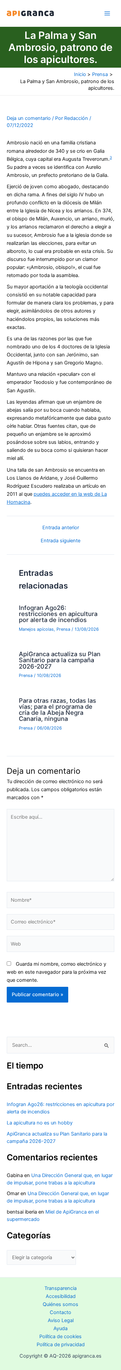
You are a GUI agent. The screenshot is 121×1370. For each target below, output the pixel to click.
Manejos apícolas (36, 629)
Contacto (60, 1312)
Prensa (63, 629)
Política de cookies (60, 1336)
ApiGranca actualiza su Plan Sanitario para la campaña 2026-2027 (59, 660)
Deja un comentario (29, 118)
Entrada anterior (60, 527)
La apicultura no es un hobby (40, 1123)
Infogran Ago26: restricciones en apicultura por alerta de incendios (58, 613)
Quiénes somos (60, 1304)
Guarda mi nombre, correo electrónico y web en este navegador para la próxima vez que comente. (56, 972)
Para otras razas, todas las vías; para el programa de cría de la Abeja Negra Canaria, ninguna (57, 710)
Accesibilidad (61, 1296)
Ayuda (60, 1328)
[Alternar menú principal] (107, 13)
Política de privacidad (61, 1345)
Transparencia (60, 1288)
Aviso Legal (61, 1320)
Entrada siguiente (60, 540)
